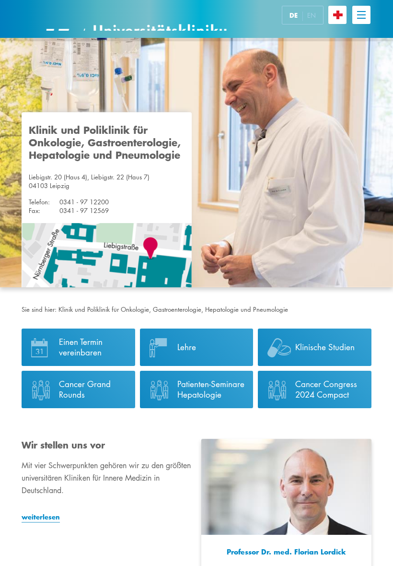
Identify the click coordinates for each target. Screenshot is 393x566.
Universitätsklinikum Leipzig (136, 19)
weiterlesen (41, 517)
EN (311, 15)
